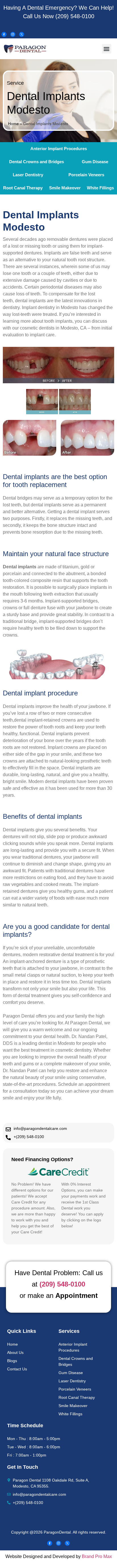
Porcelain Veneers (74, 1389)
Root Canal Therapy (23, 187)
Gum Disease (95, 161)
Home (13, 123)
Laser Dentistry (28, 174)
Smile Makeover (65, 187)
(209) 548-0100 (74, 16)
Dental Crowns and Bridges (36, 161)
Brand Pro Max (97, 1556)
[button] (106, 48)
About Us (15, 1352)
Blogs (12, 1360)
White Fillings (100, 187)
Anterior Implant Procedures (58, 148)
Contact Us (17, 1369)
